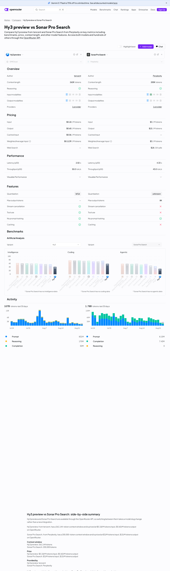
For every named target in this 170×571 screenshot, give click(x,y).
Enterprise (143, 9)
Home (7, 20)
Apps (133, 9)
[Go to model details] (77, 54)
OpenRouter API (32, 37)
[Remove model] (81, 54)
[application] (32, 274)
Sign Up (161, 9)
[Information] (74, 54)
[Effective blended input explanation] (30, 141)
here (115, 3)
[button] (44, 336)
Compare (16, 20)
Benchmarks (105, 9)
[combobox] (44, 62)
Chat (116, 9)
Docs (153, 9)
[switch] (126, 46)
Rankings (125, 9)
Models (93, 9)
